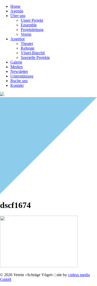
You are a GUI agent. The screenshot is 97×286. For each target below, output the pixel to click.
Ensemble (29, 25)
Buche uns (19, 81)
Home (15, 6)
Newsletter (19, 71)
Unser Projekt (32, 20)
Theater (27, 43)
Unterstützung (21, 76)
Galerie (16, 62)
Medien (16, 67)
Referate (27, 48)
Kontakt (17, 85)
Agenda (16, 11)
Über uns (17, 15)
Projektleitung (32, 29)
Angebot (17, 39)
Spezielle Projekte (35, 57)
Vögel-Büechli (33, 53)
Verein (26, 34)
